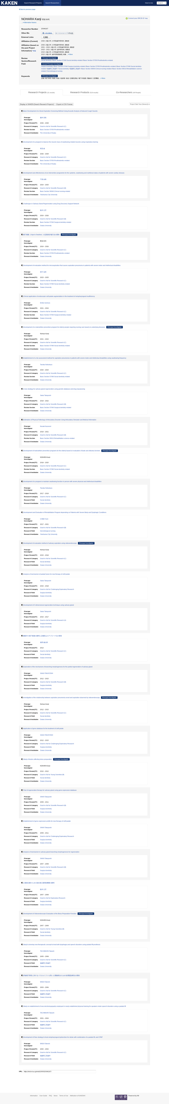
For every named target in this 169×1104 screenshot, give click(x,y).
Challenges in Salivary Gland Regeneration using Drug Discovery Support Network (51, 204)
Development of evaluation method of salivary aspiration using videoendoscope (50, 543)
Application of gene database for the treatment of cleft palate (43, 728)
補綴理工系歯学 (52, 69)
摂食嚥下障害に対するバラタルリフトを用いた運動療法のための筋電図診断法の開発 (51, 975)
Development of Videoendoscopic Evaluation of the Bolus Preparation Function (49, 914)
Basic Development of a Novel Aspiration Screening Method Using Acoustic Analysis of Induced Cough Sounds (60, 111)
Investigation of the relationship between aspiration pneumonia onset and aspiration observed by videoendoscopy (61, 697)
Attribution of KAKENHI (77, 1096)
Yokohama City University (48, 195)
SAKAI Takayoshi (46, 797)
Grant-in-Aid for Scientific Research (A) (53, 620)
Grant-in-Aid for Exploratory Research (52, 898)
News (56, 1096)
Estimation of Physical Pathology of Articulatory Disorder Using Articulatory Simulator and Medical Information (59, 420)
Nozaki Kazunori (45, 426)
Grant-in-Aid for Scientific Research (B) (53, 188)
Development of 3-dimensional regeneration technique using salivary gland (48, 605)
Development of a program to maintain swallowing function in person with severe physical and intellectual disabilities (62, 481)
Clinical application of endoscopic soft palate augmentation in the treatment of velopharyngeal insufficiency (59, 296)
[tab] (41, 92)
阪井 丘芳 (43, 210)
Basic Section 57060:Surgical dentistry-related (69, 66)
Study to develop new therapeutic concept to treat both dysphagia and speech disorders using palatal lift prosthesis (61, 944)
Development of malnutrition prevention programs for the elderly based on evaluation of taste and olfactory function (61, 451)
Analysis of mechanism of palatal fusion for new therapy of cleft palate (46, 574)
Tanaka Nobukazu (46, 364)
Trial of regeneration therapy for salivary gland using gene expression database (50, 790)
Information (34, 1096)
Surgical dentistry (47, 66)
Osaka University (45, 225)
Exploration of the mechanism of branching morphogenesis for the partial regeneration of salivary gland (57, 667)
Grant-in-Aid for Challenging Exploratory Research (57, 589)
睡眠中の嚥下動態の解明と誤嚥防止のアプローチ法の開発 (42, 636)
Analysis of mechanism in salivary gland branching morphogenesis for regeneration (51, 852)
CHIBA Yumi (44, 519)
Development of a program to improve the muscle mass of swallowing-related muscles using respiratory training (60, 142)
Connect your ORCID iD (136, 18)
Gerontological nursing (54, 71)
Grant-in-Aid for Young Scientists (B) (52, 774)
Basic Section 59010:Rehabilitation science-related (57, 438)
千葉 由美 (43, 179)
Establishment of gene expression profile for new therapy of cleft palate (47, 821)
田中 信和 (43, 272)
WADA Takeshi (45, 982)
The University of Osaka (48, 133)
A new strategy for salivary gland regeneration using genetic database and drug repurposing (54, 389)
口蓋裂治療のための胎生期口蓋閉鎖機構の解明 (38, 883)
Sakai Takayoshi (45, 395)
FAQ (50, 1096)
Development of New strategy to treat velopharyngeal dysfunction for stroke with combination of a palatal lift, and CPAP (63, 1037)
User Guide (43, 1096)
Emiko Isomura (45, 303)
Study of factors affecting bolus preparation (37, 759)
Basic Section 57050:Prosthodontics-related (98, 60)
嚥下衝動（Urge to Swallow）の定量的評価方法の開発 (41, 234)
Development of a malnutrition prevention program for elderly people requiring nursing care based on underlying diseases (64, 327)
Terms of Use (63, 1096)
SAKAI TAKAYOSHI (46, 673)
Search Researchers (52, 3)
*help (146, 18)
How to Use (149, 3)
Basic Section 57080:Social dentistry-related (67, 60)
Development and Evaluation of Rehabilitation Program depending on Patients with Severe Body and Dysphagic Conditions (64, 512)
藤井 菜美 (43, 117)
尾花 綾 (42, 148)
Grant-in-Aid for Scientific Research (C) (53, 126)
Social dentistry (46, 60)
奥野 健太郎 (44, 642)
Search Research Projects (33, 3)
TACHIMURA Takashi (47, 951)
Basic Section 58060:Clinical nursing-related (96, 69)
